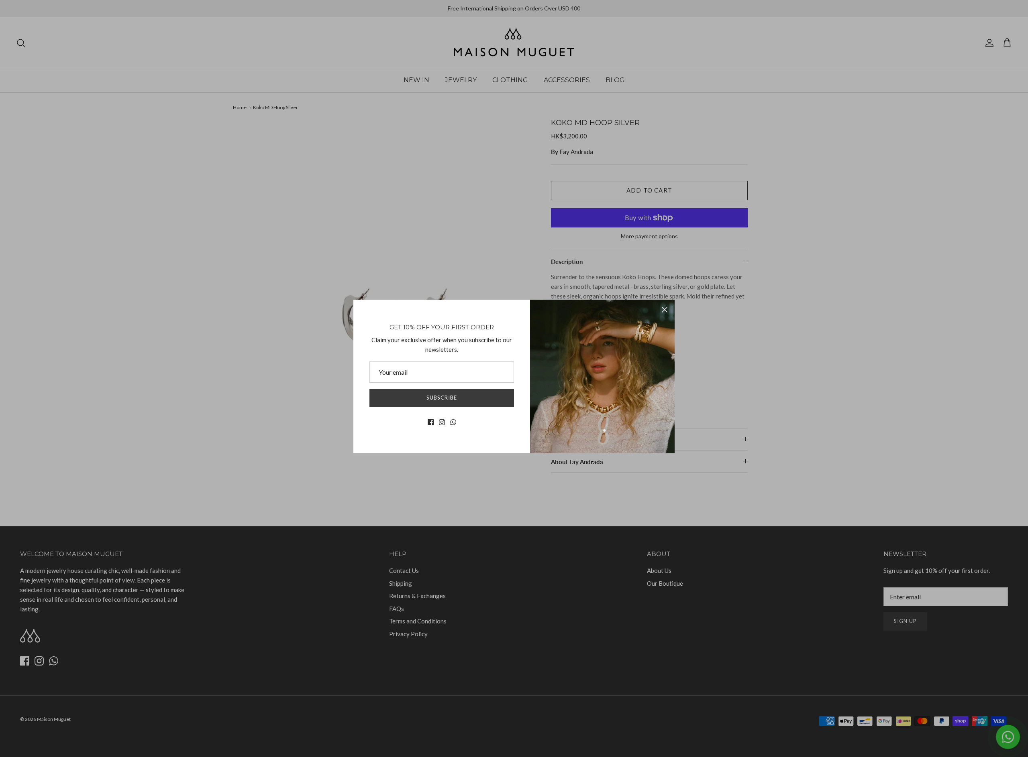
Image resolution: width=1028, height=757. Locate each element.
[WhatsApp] (453, 422)
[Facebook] (431, 422)
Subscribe (441, 397)
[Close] (664, 310)
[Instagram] (442, 422)
